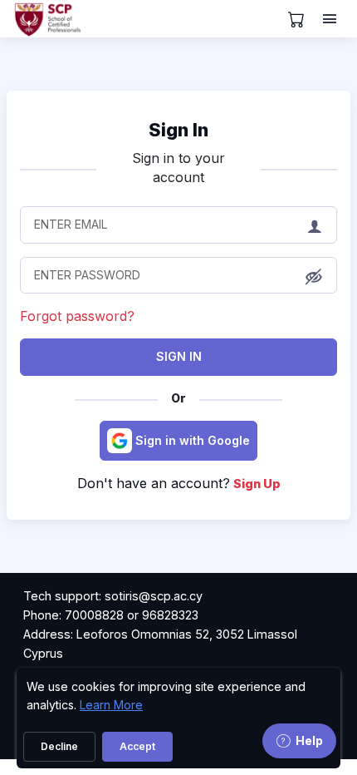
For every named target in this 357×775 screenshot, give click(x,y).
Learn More (111, 705)
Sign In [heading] (178, 130)
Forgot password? (77, 316)
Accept (137, 746)
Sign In (179, 356)
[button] (314, 276)
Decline (59, 746)
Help (309, 740)
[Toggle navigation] (331, 19)
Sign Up (257, 483)
